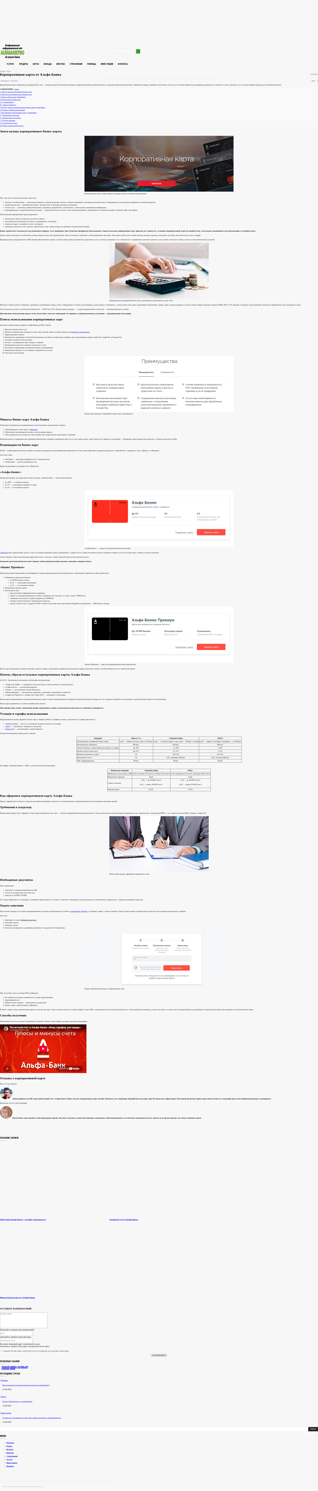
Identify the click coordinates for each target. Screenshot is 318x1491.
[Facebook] (64, 1127)
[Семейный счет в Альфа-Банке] (162, 1180)
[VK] (37, 1127)
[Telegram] (28, 1127)
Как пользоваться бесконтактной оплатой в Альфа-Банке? (25, 1385)
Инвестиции (6, 1413)
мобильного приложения (80, 332)
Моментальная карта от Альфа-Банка (17, 1298)
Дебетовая (4, 553)
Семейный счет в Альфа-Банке (123, 1220)
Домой (2, 71)
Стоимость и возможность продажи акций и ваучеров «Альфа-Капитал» (31, 1418)
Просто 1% (10, 729)
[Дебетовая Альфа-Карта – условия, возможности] (53, 1180)
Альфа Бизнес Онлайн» (79, 911)
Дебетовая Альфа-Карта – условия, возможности (23, 1220)
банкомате (34, 429)
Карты (8, 71)
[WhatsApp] (55, 1127)
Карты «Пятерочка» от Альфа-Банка (17, 1401)
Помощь (4, 1380)
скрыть (16, 89)
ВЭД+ (8, 726)
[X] (46, 1127)
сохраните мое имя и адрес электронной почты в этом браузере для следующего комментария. (36, 1351)
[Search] (138, 51)
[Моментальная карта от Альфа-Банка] (53, 1258)
